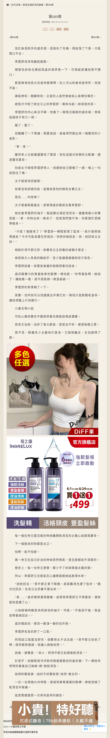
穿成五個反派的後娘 (33, 5)
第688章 (14, 37)
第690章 (95, 37)
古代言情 (15, 5)
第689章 (50, 5)
